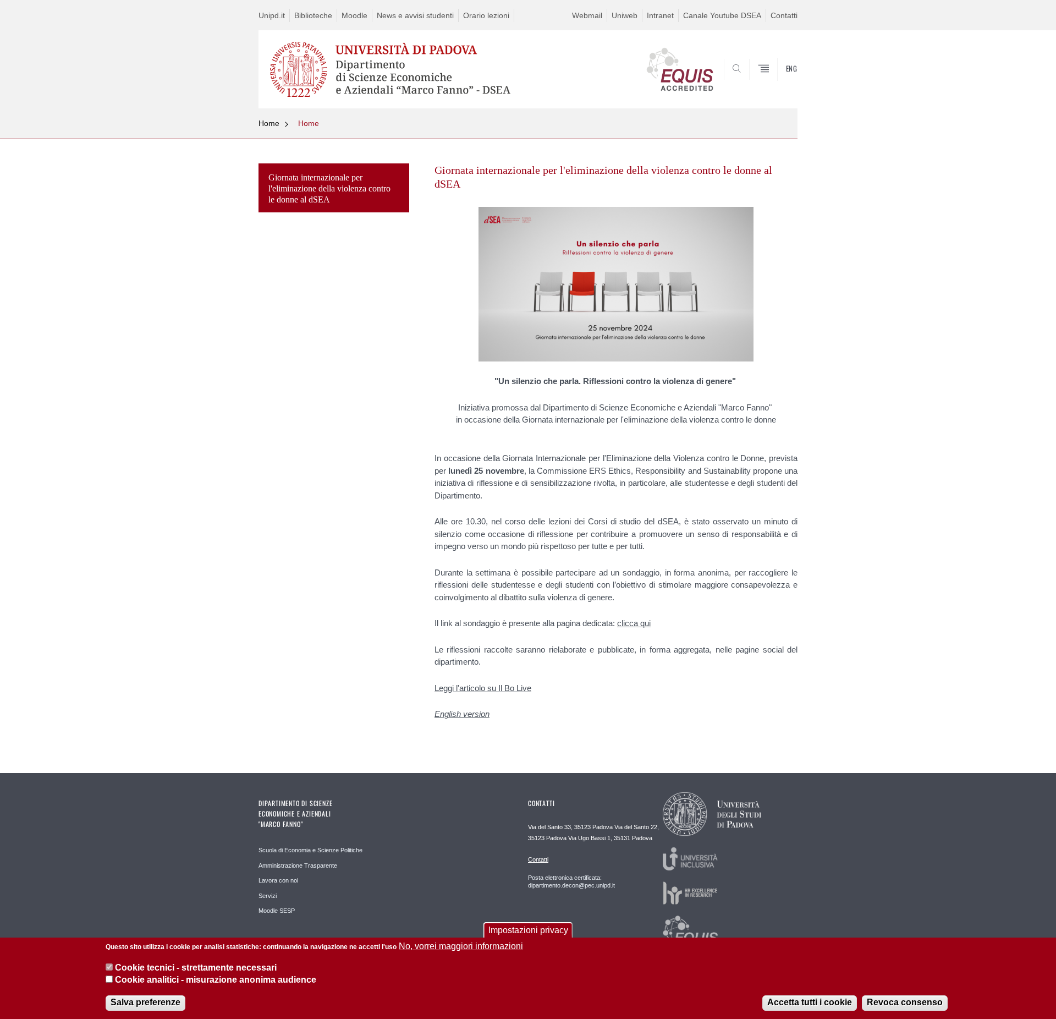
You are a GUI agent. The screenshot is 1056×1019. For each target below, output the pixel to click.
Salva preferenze (145, 1002)
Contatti (784, 15)
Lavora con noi (278, 880)
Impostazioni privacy (528, 930)
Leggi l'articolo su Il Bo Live (483, 688)
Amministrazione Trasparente (297, 865)
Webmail (587, 15)
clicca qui (634, 623)
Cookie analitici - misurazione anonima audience (215, 979)
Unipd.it (271, 15)
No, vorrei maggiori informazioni (461, 946)
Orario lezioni (486, 15)
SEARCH (778, 82)
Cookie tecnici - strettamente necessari (196, 967)
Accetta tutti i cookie (809, 1002)
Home (268, 123)
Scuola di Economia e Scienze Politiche (310, 850)
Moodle (354, 15)
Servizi (267, 895)
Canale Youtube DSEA (722, 15)
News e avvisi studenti (415, 15)
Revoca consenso (905, 1002)
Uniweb (624, 15)
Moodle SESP (276, 910)
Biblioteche (313, 15)
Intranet (660, 15)
